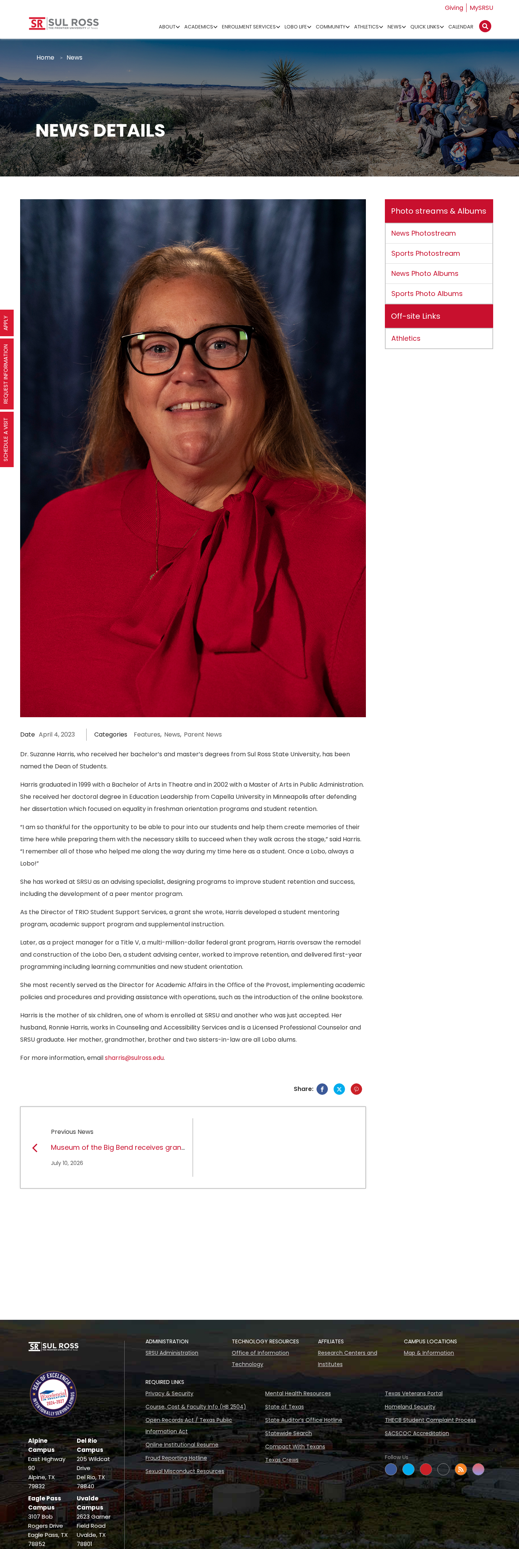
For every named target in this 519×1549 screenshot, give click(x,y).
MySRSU (481, 7)
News (395, 26)
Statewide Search (288, 1433)
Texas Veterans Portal (414, 1393)
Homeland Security (410, 1406)
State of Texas (284, 1406)
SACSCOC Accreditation (417, 1433)
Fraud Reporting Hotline (176, 1458)
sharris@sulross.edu (134, 1057)
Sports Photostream (425, 253)
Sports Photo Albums (427, 293)
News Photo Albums (425, 273)
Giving (454, 7)
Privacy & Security (169, 1393)
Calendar (460, 26)
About (167, 26)
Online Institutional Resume (182, 1444)
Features (147, 734)
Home (45, 57)
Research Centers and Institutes (347, 1358)
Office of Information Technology (260, 1358)
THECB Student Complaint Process (430, 1420)
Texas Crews (282, 1460)
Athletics (366, 26)
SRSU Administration (172, 1353)
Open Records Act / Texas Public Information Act (189, 1425)
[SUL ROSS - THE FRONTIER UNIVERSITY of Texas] (64, 26)
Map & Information (429, 1353)
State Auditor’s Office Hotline (303, 1420)
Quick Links (425, 26)
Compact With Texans (295, 1446)
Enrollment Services (249, 26)
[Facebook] (322, 1089)
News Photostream (423, 233)
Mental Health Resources (298, 1393)
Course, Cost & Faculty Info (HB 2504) (196, 1406)
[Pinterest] (356, 1089)
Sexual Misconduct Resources (185, 1471)
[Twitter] (339, 1089)
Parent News (203, 734)
